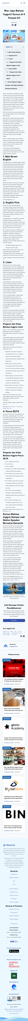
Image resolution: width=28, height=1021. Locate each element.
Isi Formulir (14, 1012)
